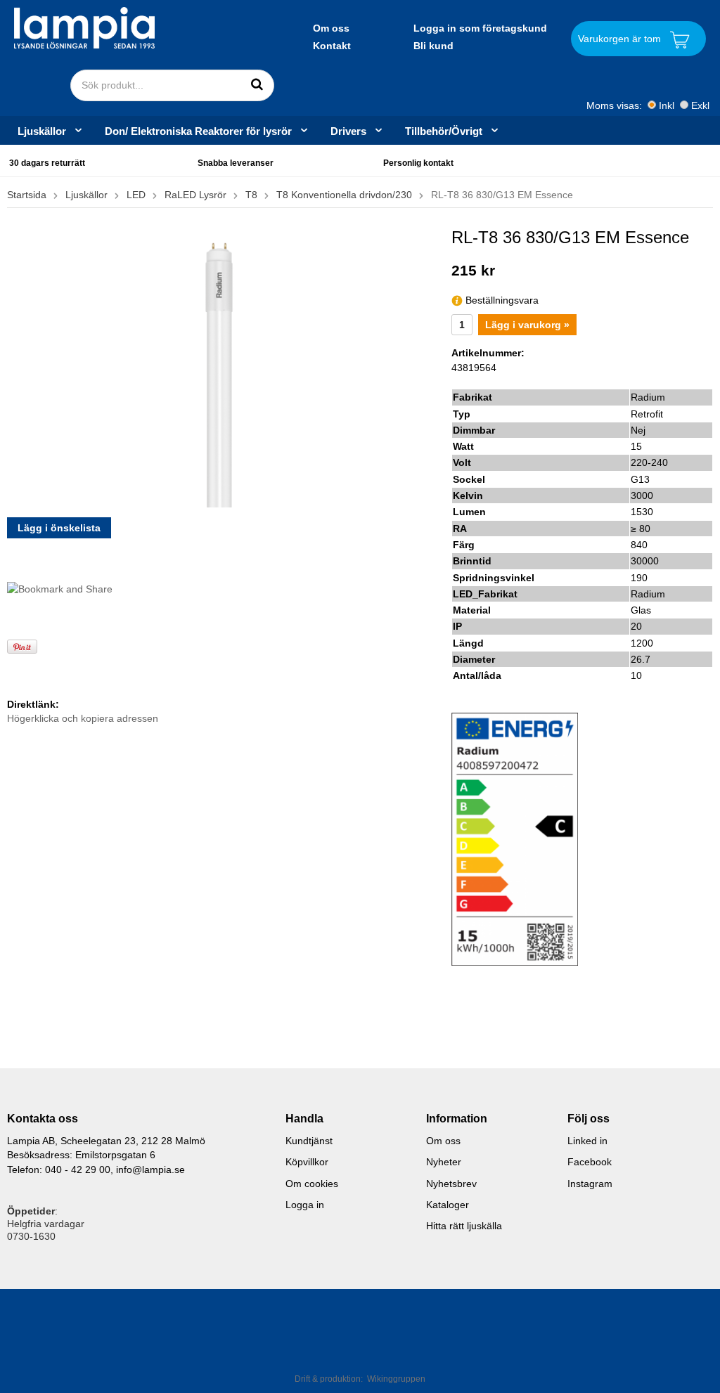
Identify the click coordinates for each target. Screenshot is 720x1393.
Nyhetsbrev (451, 1183)
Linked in (587, 1140)
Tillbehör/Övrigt (443, 130)
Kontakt (332, 45)
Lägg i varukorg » (527, 324)
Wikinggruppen (396, 1379)
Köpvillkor (306, 1161)
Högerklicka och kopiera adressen (82, 718)
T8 (251, 194)
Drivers (348, 130)
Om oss (331, 28)
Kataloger (447, 1204)
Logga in (304, 1204)
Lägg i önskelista (59, 527)
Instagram (589, 1183)
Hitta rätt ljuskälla (464, 1225)
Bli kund (433, 45)
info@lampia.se (150, 1169)
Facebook (589, 1161)
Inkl (666, 105)
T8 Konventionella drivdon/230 (344, 194)
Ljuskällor (42, 130)
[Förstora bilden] (219, 366)
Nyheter (443, 1161)
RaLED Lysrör (195, 194)
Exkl (700, 105)
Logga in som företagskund (480, 28)
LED (136, 194)
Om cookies (311, 1183)
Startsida (26, 194)
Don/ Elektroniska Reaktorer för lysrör (198, 130)
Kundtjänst (309, 1140)
